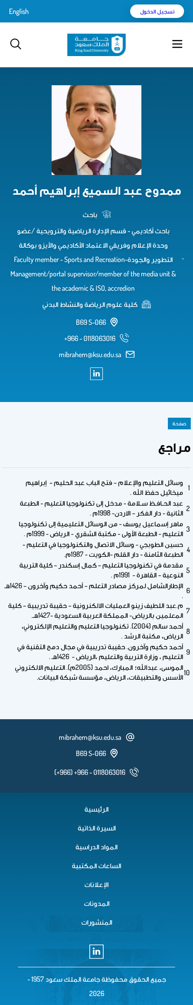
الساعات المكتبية (96, 865)
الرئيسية (96, 808)
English (19, 11)
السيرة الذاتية (97, 827)
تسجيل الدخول (157, 11)
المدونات (97, 903)
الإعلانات (96, 884)
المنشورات (96, 922)
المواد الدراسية (96, 846)
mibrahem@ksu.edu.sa (90, 354)
